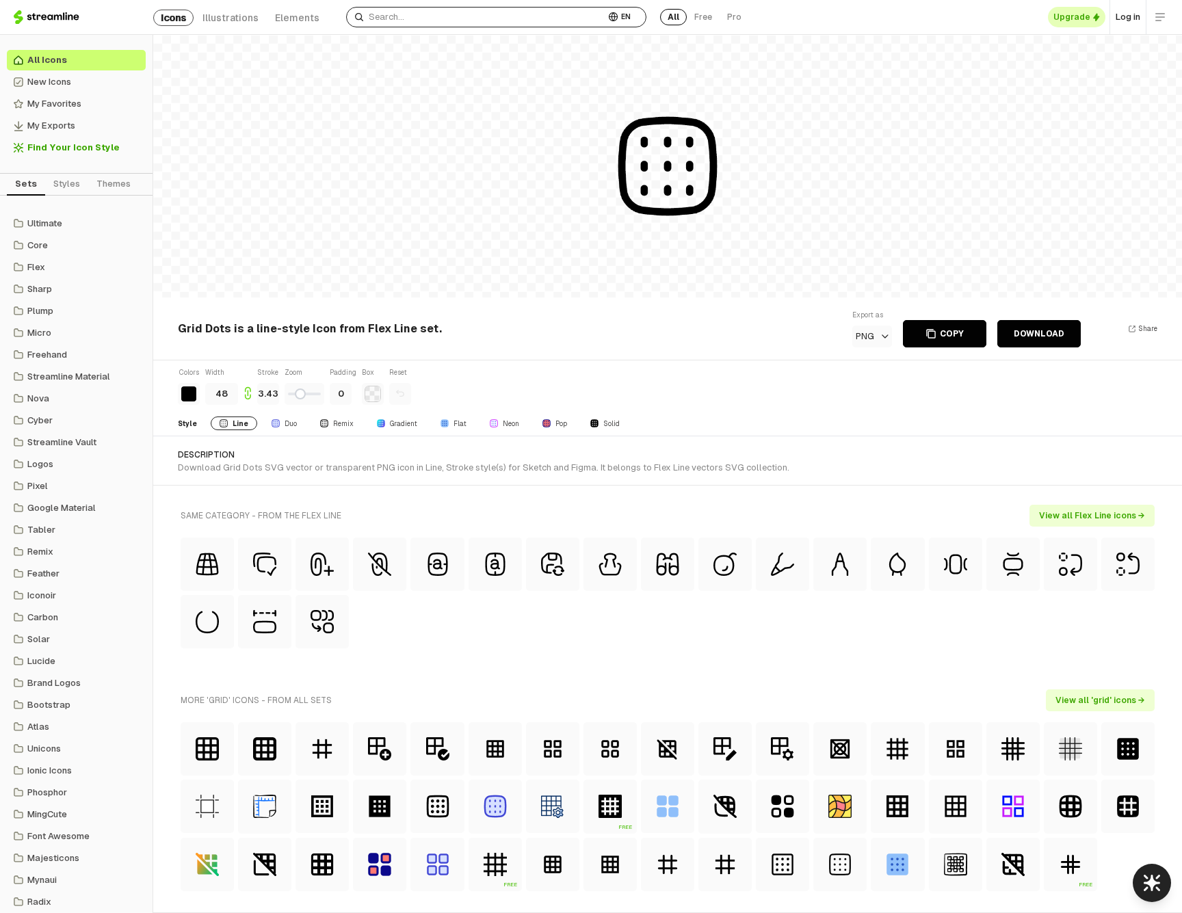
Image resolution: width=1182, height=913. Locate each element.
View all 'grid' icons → (1100, 700)
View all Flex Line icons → (1092, 515)
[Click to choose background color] (373, 393)
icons (173, 17)
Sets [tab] (26, 183)
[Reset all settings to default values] (400, 394)
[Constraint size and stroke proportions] (248, 386)
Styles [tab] (66, 183)
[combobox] (476, 17)
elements (297, 17)
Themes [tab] (113, 183)
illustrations (230, 17)
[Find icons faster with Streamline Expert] (1152, 883)
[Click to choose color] (189, 393)
